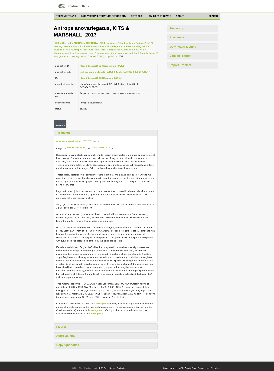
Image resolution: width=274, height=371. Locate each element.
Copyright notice (67, 345)
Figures (61, 326)
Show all (60, 125)
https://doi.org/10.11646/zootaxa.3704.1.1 (102, 66)
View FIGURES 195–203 (101, 148)
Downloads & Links (183, 46)
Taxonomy (177, 28)
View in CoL (88, 140)
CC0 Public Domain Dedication (112, 368)
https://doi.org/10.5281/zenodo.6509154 (101, 78)
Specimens (177, 37)
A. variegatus (101, 303)
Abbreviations (65, 335)
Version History (180, 55)
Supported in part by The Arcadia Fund (179, 368)
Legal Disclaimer (213, 368)
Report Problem (180, 65)
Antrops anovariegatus (68, 141)
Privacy (201, 368)
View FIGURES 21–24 (76, 148)
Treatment (63, 133)
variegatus (96, 310)
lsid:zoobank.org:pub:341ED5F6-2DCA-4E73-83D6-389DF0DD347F (115, 72)
